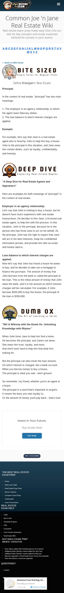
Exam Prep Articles (11, 502)
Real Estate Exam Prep (13, 488)
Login (6, 515)
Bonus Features (10, 492)
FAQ (5, 525)
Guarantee (7, 529)
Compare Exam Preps (13, 495)
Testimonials (9, 499)
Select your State (11, 485)
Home (7, 481)
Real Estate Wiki (9, 536)
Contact (6, 570)
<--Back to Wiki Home (12, 62)
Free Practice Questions (12, 532)
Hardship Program (10, 522)
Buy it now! (8, 518)
